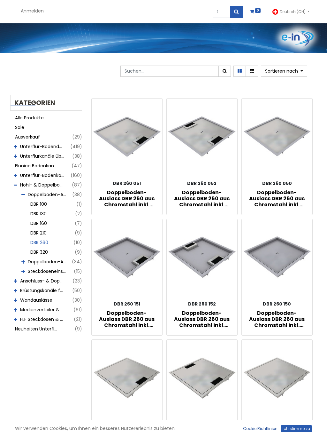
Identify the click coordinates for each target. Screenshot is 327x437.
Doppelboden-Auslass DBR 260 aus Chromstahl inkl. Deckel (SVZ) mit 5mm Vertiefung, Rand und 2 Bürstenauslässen (202, 198)
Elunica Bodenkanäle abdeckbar (39, 166)
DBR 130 (38, 214)
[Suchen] (236, 12)
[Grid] (239, 71)
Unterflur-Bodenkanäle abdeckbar (44, 175)
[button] (284, 71)
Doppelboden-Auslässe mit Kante (49, 261)
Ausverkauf (27, 137)
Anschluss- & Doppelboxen (44, 281)
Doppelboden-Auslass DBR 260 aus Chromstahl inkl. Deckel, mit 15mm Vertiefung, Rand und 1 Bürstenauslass (127, 319)
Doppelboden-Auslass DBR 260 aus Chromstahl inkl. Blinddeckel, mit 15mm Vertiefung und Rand (277, 319)
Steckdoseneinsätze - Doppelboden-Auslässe (49, 271)
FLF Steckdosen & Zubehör (44, 319)
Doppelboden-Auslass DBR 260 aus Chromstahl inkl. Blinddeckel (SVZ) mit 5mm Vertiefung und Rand (277, 198)
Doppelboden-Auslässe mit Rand (49, 194)
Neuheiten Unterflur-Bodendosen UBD (39, 329)
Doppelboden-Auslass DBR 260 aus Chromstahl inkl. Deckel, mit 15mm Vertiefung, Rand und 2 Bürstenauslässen (202, 319)
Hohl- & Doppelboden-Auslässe (44, 185)
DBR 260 (39, 242)
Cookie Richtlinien (260, 428)
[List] (252, 71)
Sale (19, 127)
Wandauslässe (36, 300)
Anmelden (32, 11)
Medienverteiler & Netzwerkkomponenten (44, 309)
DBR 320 (39, 252)
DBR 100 (38, 204)
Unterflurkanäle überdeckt (44, 156)
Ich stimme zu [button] (296, 428)
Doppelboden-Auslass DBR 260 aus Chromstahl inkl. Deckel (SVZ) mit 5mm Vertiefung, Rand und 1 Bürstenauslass (127, 198)
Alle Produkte (29, 118)
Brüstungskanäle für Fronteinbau (44, 290)
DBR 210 (38, 233)
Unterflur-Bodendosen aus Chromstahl (44, 146)
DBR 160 (38, 223)
